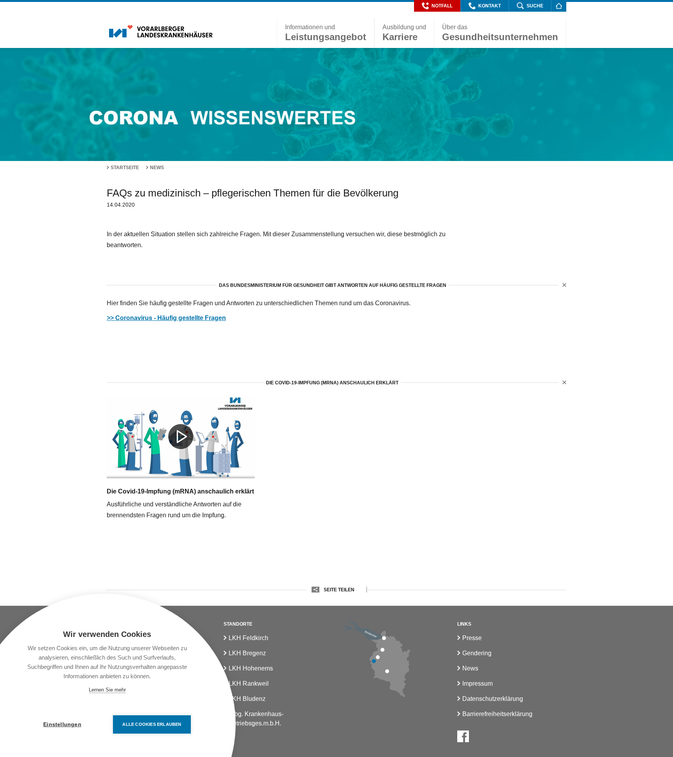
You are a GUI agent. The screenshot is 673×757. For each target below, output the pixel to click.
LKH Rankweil (249, 683)
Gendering (477, 653)
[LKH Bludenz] (387, 671)
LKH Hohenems (251, 668)
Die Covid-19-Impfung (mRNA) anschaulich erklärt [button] (332, 383)
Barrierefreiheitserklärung (497, 714)
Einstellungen (62, 724)
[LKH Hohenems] (382, 650)
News (157, 167)
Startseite (125, 167)
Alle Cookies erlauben (151, 724)
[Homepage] (558, 5)
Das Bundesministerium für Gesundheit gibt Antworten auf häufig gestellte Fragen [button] (332, 285)
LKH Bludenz (247, 698)
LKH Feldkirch (248, 638)
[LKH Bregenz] (384, 638)
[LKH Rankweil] (378, 657)
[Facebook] (463, 736)
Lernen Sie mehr (107, 690)
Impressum (477, 683)
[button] (437, 6)
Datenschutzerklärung (492, 698)
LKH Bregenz (247, 653)
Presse (472, 638)
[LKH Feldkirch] (374, 661)
